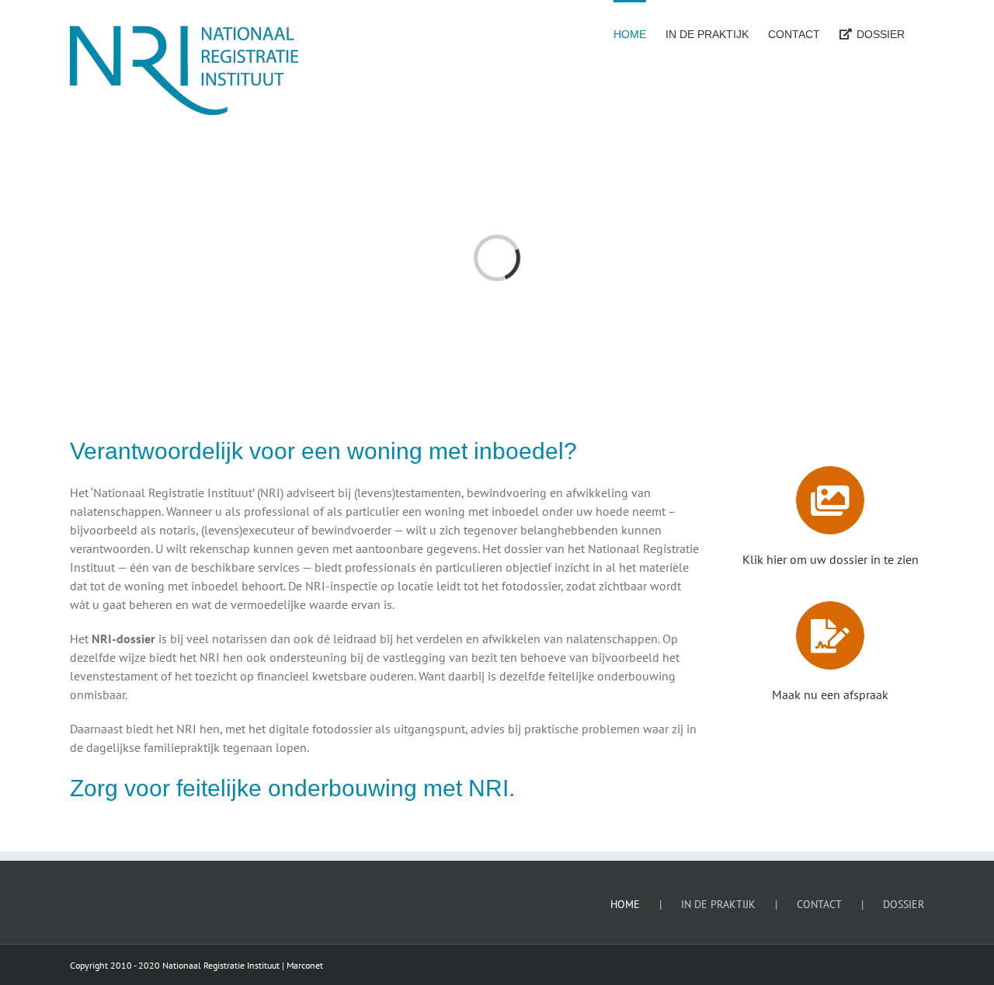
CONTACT (819, 904)
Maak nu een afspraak (830, 694)
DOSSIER (903, 904)
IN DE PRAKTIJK (718, 904)
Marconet (305, 965)
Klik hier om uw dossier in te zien (830, 559)
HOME (625, 904)
